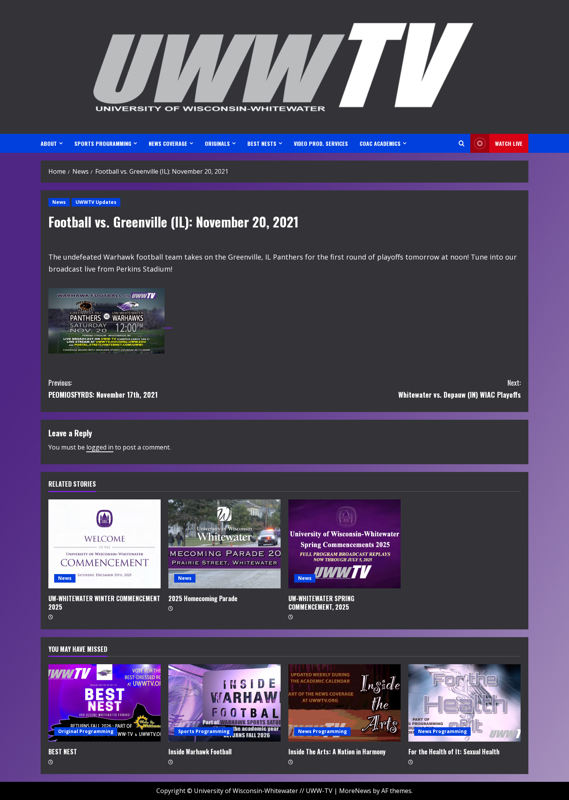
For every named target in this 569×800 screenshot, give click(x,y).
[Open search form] (461, 143)
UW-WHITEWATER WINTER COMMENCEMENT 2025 (104, 603)
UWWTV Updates (96, 202)
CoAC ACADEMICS (380, 143)
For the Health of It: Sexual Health (453, 751)
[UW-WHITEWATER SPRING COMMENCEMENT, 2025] (344, 543)
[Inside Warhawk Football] (224, 703)
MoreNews (355, 790)
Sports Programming (204, 731)
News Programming (322, 731)
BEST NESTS (261, 143)
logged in (99, 447)
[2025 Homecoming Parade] (224, 543)
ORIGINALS (217, 143)
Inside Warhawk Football (199, 751)
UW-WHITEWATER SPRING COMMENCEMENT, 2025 (321, 603)
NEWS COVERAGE (168, 143)
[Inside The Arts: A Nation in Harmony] (344, 703)
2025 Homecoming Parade (202, 598)
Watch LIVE (509, 143)
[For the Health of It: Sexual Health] (464, 703)
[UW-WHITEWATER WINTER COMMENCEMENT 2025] (104, 543)
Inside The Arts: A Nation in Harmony (337, 751)
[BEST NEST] (104, 703)
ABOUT (49, 143)
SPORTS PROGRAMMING (102, 143)
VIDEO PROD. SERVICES (321, 143)
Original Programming (85, 731)
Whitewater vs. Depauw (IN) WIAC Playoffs (459, 389)
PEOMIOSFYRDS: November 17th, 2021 (103, 389)
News (59, 202)
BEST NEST (62, 751)
